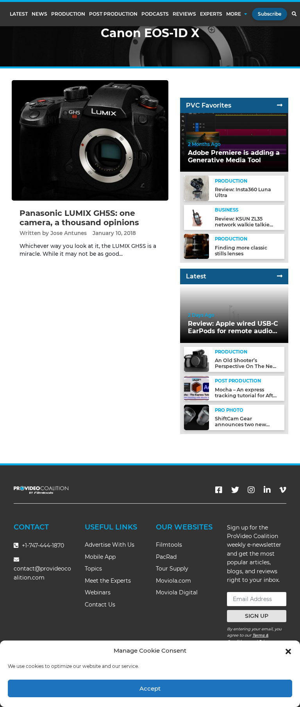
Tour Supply (172, 568)
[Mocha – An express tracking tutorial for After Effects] (196, 388)
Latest (19, 14)
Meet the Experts (108, 580)
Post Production (113, 14)
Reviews (184, 14)
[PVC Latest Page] (279, 276)
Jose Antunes (68, 233)
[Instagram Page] (251, 490)
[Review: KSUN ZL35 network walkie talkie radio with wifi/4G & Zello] (196, 216)
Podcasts (155, 14)
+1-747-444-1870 (42, 545)
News (39, 14)
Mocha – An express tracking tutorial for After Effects (246, 395)
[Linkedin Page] (267, 490)
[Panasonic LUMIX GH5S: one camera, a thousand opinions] (90, 140)
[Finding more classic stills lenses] (196, 246)
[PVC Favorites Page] (279, 105)
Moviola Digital (177, 592)
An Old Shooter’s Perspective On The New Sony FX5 (246, 366)
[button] (288, 651)
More (233, 14)
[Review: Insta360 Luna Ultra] (196, 187)
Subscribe (269, 14)
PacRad (166, 556)
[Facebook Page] (218, 490)
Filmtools (169, 544)
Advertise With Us (109, 544)
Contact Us (100, 604)
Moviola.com (173, 580)
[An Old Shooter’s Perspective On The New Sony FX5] (196, 358)
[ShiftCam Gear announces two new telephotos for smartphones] (196, 417)
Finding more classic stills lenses (241, 251)
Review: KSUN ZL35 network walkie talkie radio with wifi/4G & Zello (246, 224)
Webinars (98, 592)
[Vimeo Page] (282, 490)
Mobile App (100, 556)
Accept (150, 688)
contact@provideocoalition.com (42, 573)
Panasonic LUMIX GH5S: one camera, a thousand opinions (79, 217)
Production (68, 14)
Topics (93, 568)
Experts (211, 14)
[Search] (294, 14)
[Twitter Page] (235, 490)
